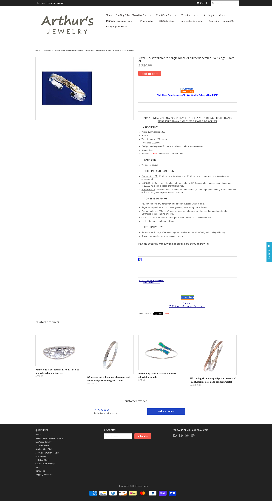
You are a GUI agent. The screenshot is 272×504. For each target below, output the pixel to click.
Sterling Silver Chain (214, 15)
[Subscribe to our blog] (193, 436)
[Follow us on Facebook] (175, 436)
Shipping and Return (117, 26)
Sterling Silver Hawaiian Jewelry (133, 15)
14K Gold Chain (167, 21)
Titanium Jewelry (190, 15)
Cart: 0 (203, 3)
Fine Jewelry (147, 21)
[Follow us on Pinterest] (181, 436)
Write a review (166, 411)
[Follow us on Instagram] (187, 436)
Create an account (55, 3)
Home (109, 15)
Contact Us (228, 21)
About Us (214, 21)
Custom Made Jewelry (192, 21)
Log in (40, 3)
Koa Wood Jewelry (166, 15)
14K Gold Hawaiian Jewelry (120, 21)
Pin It (167, 313)
